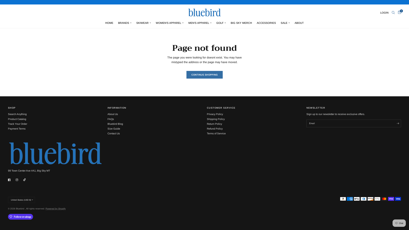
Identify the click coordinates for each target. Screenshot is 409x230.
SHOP (12, 108)
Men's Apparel (198, 22)
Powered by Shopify (56, 208)
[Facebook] (11, 179)
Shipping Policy (216, 119)
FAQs (111, 119)
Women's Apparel (168, 22)
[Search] (393, 12)
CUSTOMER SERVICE (221, 108)
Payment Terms (17, 128)
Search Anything (17, 114)
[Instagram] (19, 179)
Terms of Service (216, 133)
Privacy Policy (215, 114)
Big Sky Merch (241, 22)
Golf (220, 22)
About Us (113, 114)
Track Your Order (17, 124)
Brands (123, 22)
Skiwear (142, 22)
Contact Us (114, 133)
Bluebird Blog (115, 124)
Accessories (266, 22)
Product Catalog (17, 119)
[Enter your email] (398, 123)
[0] (398, 12)
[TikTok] (26, 179)
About (299, 22)
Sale (284, 22)
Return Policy (214, 124)
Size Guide (114, 128)
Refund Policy (215, 128)
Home (109, 22)
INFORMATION (117, 108)
